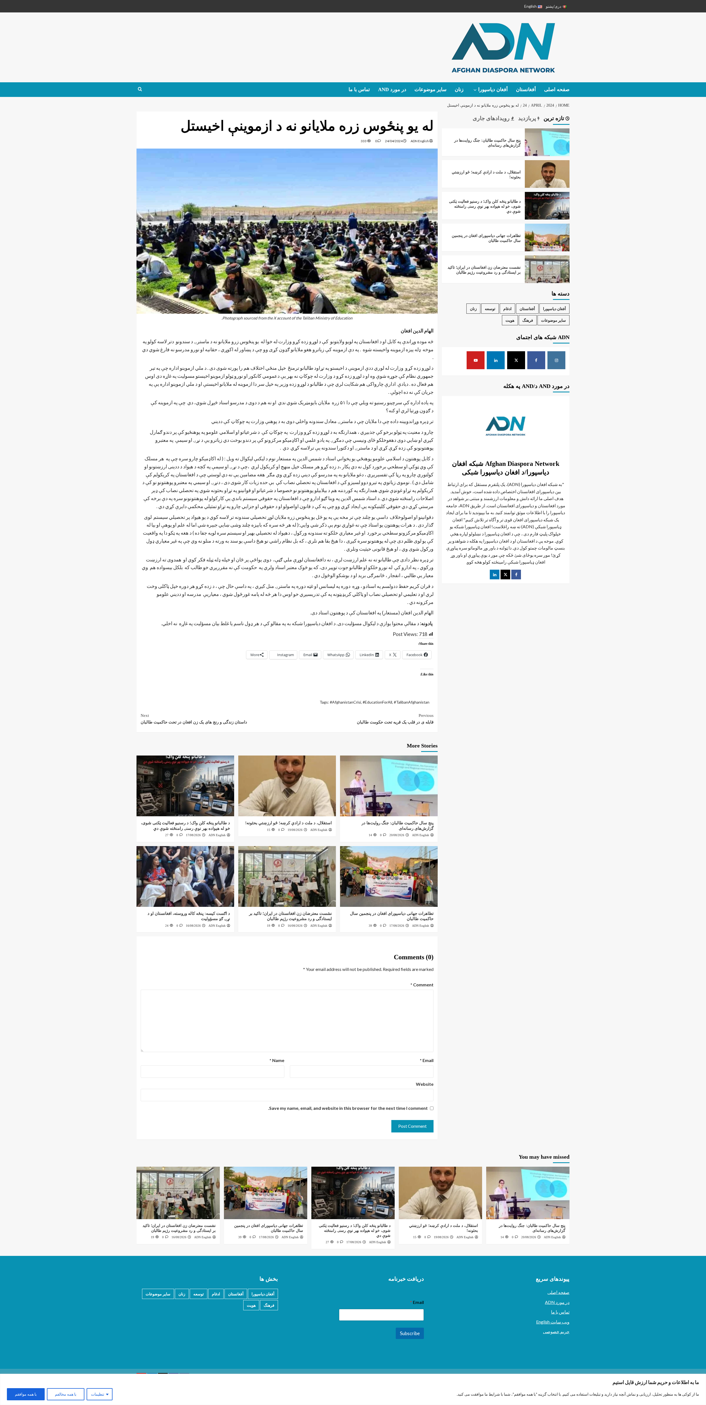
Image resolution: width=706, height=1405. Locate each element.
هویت (510, 320)
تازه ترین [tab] (555, 118)
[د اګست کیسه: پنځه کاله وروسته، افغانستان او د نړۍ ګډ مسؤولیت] (185, 876)
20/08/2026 (396, 835)
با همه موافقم (26, 1394)
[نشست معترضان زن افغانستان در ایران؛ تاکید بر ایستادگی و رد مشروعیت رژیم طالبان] (287, 876)
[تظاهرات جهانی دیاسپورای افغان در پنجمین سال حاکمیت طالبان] (389, 876)
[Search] (140, 89)
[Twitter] (505, 574)
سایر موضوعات (430, 89)
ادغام (507, 308)
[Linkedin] (496, 360)
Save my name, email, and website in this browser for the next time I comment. (348, 1108)
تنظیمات (97, 1394)
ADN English (420, 141)
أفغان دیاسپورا (493, 89)
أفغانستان (526, 89)
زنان (459, 89)
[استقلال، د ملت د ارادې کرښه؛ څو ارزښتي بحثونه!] (287, 786)
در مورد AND (392, 89)
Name (276, 1060)
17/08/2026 (193, 835)
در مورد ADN (557, 1302)
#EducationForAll (377, 702)
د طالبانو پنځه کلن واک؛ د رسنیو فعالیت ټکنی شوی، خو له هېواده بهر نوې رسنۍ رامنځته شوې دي (485, 206)
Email (427, 1060)
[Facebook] (536, 360)
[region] (353, 1389)
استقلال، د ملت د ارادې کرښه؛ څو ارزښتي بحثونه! (288, 823)
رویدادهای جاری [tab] (492, 118)
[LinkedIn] (494, 574)
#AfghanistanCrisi (345, 702)
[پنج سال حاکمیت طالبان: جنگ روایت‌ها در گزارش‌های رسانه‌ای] (389, 786)
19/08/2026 (295, 829)
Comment (422, 984)
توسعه (490, 308)
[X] (516, 360)
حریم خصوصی (556, 1331)
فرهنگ (527, 320)
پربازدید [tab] (527, 118)
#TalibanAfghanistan (411, 702)
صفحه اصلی (556, 89)
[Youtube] (476, 360)
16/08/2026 (295, 925)
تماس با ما (359, 89)
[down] (475, 90)
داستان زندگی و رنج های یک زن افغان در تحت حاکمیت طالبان (194, 718)
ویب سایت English (552, 1321)
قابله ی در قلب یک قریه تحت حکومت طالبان (395, 718)
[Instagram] (556, 360)
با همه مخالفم (65, 1394)
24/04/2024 (394, 141)
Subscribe (410, 1333)
